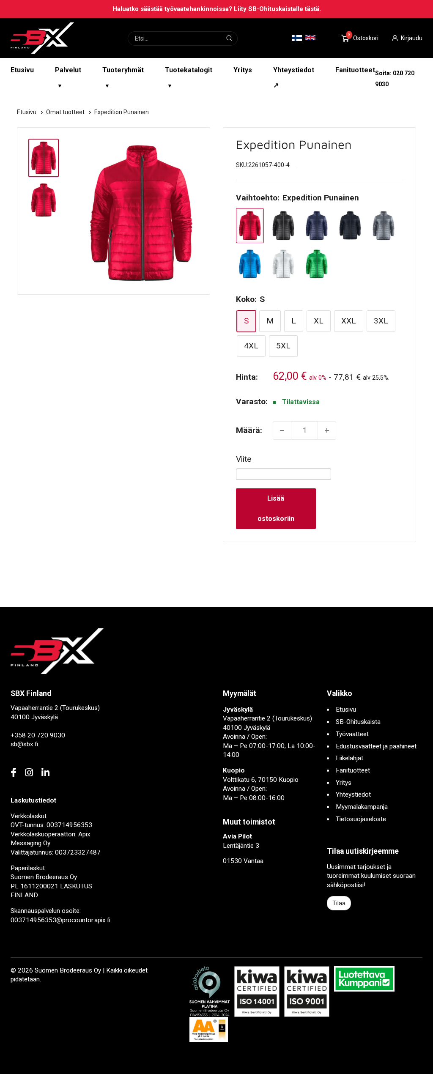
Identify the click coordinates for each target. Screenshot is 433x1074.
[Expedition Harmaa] (383, 225)
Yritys (242, 70)
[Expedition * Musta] (283, 225)
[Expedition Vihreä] (316, 264)
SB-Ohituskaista (358, 722)
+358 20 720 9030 (38, 735)
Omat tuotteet (66, 112)
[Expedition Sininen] (249, 264)
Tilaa (338, 903)
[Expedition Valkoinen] (283, 264)
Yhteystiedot (353, 794)
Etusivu (22, 70)
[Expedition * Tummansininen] (316, 225)
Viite (243, 459)
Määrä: (249, 430)
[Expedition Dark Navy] (350, 225)
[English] (310, 37)
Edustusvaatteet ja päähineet (376, 746)
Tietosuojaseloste (361, 819)
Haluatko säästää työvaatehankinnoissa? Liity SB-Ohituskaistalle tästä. (216, 9)
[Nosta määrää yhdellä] (327, 430)
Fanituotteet (355, 70)
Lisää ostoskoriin (276, 508)
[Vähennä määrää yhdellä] (282, 430)
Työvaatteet (352, 734)
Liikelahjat (349, 758)
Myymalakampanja (362, 807)
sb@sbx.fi (24, 744)
